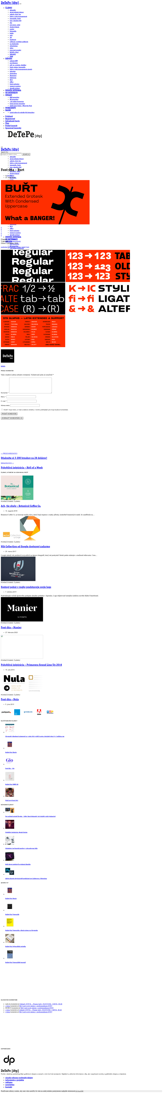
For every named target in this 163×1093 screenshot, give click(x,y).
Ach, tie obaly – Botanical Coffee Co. (21, 506)
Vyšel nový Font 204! (11, 800)
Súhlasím (79, 1091)
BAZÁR (8, 110)
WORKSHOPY (10, 108)
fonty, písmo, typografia (17, 67)
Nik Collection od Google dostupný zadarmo (25, 546)
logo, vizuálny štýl (15, 20)
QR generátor (14, 99)
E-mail (4, 401)
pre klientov (14, 63)
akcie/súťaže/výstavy (17, 12)
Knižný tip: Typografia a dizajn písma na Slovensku (21, 930)
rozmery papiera (15, 86)
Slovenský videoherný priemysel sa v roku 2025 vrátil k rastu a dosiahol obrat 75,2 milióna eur (34, 736)
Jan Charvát (12, 239)
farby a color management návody (21, 69)
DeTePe (9, 176)
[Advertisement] (81, 436)
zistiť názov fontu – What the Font (21, 106)
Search (26, 154)
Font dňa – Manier (11, 627)
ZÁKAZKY (13, 54)
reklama (8, 1082)
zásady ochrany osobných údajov (19, 1078)
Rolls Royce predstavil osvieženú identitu (17, 864)
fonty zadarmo (14, 84)
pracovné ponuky (15, 50)
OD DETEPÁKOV (11, 93)
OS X (11, 80)
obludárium (14, 46)
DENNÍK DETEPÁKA (13, 90)
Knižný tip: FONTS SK (11, 784)
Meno (3, 397)
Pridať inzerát (11, 126)
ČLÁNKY (8, 8)
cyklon (7, 1006)
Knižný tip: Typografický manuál (15, 962)
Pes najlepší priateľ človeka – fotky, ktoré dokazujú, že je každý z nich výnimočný (30, 816)
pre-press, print (15, 25)
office (11, 82)
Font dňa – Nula (10, 699)
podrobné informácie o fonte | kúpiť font (15, 247)
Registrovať (10, 119)
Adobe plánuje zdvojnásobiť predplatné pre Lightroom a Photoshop (26, 878)
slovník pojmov (15, 88)
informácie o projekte (14, 1080)
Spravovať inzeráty (13, 128)
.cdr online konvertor (17, 101)
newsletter (9, 1085)
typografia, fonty (15, 18)
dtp (11, 23)
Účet (7, 123)
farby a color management (18, 16)
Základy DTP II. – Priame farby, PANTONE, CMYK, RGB (41, 1004)
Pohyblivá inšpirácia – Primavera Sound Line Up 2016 (31, 665)
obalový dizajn (14, 27)
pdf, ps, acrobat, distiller (18, 65)
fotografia (13, 31)
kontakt (8, 1087)
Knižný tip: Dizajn (11, 752)
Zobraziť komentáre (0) (12, 418)
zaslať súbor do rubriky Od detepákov (22, 112)
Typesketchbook (15, 241)
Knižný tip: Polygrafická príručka (15, 946)
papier (12, 29)
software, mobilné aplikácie (19, 42)
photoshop (13, 73)
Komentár (5, 393)
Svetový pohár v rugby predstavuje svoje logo (26, 587)
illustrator (13, 75)
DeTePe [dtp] (10, 3)
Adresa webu (5, 405)
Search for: (4, 152)
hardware (13, 39)
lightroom (13, 78)
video (11, 48)
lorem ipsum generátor (17, 103)
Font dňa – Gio (9, 768)
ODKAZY (8, 95)
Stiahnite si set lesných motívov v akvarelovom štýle (21, 848)
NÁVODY (8, 59)
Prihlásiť (9, 116)
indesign (13, 71)
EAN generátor (14, 97)
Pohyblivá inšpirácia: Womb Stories (16, 832)
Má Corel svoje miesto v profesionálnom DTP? (35, 1006)
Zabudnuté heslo (12, 121)
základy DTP (14, 61)
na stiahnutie (14, 44)
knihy (12, 33)
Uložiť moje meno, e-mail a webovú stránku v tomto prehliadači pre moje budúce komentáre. (36, 410)
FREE (11, 56)
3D (11, 37)
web (11, 35)
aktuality (13, 10)
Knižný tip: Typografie (12, 914)
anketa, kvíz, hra (15, 14)
